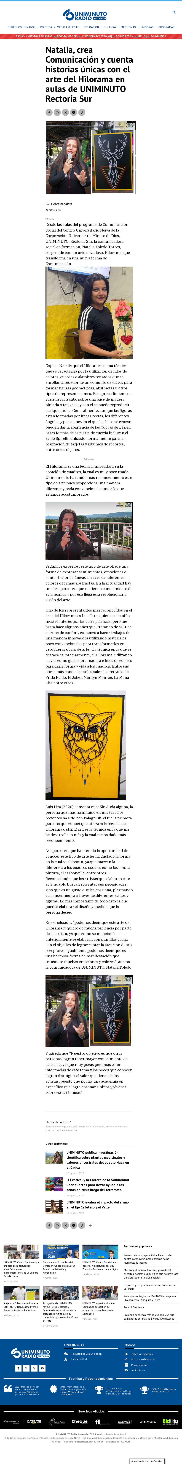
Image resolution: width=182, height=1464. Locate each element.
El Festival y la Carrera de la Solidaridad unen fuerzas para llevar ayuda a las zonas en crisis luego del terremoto (97, 1185)
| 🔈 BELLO (139, 36)
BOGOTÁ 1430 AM (67, 36)
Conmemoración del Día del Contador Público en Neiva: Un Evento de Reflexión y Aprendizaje (59, 1267)
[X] (65, 112)
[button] (174, 13)
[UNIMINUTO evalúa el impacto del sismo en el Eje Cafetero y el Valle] (54, 1207)
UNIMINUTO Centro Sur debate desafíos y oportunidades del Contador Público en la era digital (100, 1266)
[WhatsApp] (57, 112)
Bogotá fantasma (134, 1307)
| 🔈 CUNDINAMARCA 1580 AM (94, 36)
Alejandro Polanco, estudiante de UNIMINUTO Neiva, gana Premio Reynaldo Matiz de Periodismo (21, 1307)
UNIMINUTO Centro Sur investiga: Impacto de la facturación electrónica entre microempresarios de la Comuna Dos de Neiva (21, 1269)
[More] (90, 1225)
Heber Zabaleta (61, 204)
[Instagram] (26, 1368)
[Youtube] (42, 1368)
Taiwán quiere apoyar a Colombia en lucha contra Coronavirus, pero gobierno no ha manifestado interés (148, 1258)
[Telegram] (73, 112)
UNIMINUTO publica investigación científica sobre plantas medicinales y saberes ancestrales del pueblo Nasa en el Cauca (97, 1160)
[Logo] (85, 15)
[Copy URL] (81, 112)
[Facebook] (49, 112)
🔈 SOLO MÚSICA (156, 36)
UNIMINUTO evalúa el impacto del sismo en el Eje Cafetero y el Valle (97, 1205)
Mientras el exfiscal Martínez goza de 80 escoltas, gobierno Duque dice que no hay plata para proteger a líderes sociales (151, 1273)
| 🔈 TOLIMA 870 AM (122, 36)
